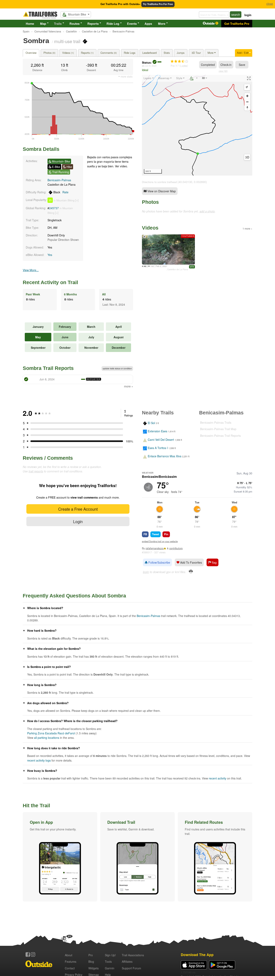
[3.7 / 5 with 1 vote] (179, 61)
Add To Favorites (190, 562)
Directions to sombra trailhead (159, 182)
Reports (93, 23)
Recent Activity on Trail (50, 282)
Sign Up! (110, 955)
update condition (117, 368)
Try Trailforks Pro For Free (158, 4)
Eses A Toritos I (158, 448)
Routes (74, 23)
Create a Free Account (78, 509)
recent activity (217, 778)
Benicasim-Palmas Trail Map (218, 429)
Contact (70, 968)
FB (145, 534)
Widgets (93, 968)
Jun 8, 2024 (150, 65)
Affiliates (127, 961)
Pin (166, 534)
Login (78, 521)
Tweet (155, 534)
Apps (148, 23)
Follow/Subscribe (159, 562)
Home (30, 23)
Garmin (109, 968)
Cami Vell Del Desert (161, 440)
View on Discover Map (161, 191)
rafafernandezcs (155, 548)
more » (128, 386)
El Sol (151, 423)
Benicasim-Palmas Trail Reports (220, 436)
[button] (60, 856)
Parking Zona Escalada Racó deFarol (51, 733)
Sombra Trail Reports (48, 368)
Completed (208, 65)
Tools (108, 961)
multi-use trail (67, 41)
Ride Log (112, 23)
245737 (54, 208)
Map (43, 23)
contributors (176, 548)
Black (60, 192)
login (247, 15)
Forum (131, 968)
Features (70, 961)
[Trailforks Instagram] (33, 954)
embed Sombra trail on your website (160, 541)
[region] (197, 125)
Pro (90, 955)
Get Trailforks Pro (236, 23)
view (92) (223, 70)
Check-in (226, 65)
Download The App (197, 954)
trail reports (36, 471)
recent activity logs (39, 760)
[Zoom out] (247, 102)
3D (247, 157)
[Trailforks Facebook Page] (28, 954)
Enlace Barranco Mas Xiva (164, 456)
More (161, 23)
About (68, 955)
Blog (91, 961)
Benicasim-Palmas (59, 180)
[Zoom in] (247, 96)
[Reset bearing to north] (247, 108)
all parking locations (46, 738)
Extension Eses (157, 431)
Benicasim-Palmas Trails (215, 422)
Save (242, 65)
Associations (133, 955)
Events (132, 23)
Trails (58, 23)
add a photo (207, 211)
